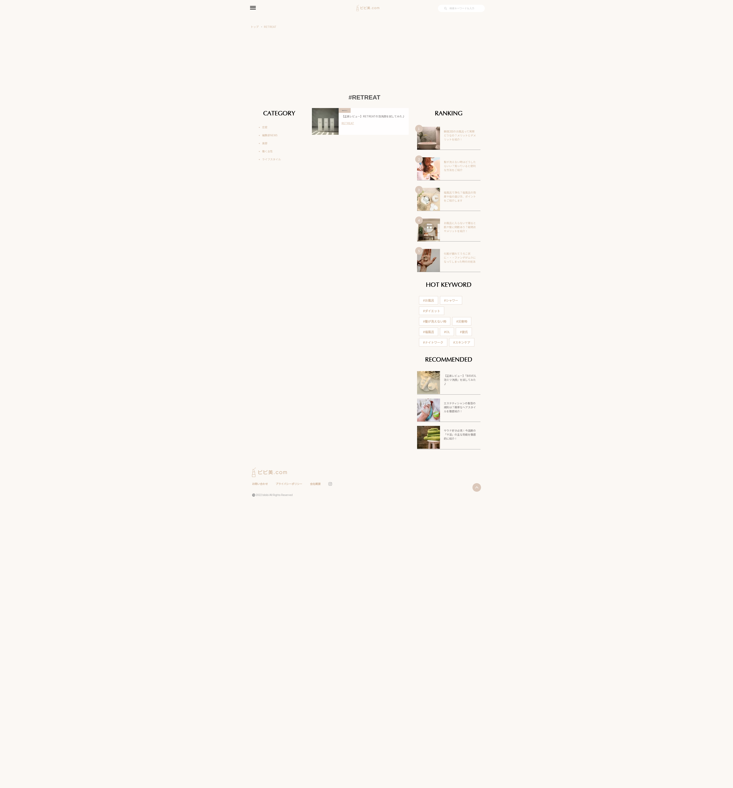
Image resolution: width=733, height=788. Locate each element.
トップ (255, 27)
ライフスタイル (271, 159)
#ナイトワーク (433, 342)
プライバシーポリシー (289, 484)
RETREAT (270, 27)
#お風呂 (428, 300)
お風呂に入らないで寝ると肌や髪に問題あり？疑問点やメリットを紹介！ (460, 227)
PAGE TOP (714, 760)
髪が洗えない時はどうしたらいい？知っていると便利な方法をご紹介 (460, 166)
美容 (264, 143)
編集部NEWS (270, 135)
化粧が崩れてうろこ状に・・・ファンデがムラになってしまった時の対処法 (460, 257)
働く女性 (267, 151)
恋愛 (264, 127)
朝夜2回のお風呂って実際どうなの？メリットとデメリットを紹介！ (460, 135)
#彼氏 (464, 331)
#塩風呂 (428, 331)
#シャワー (451, 300)
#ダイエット (431, 310)
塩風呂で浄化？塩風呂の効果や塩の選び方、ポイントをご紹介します (460, 196)
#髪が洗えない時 (434, 321)
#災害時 (461, 321)
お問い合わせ (260, 484)
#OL (447, 331)
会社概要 (315, 484)
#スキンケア (461, 342)
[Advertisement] (366, 57)
